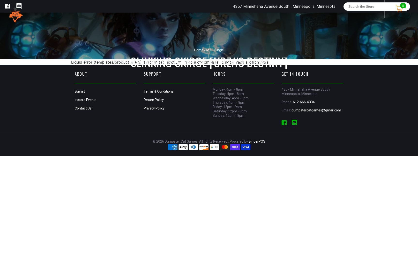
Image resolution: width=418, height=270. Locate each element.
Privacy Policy (154, 108)
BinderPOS (257, 141)
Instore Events (86, 100)
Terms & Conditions (158, 91)
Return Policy (154, 100)
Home (198, 50)
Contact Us (83, 108)
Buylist (80, 91)
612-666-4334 (304, 102)
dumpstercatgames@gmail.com (316, 110)
